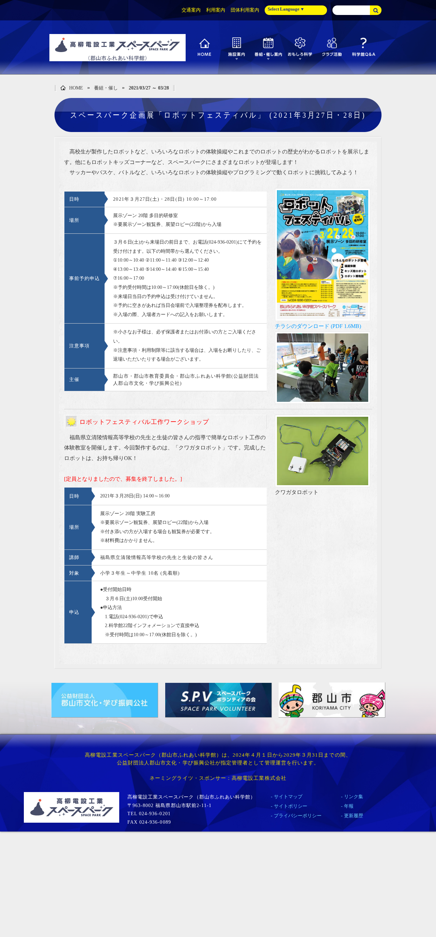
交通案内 (191, 10)
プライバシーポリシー (298, 815)
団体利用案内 (245, 10)
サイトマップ (288, 796)
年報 (349, 806)
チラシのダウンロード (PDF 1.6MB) (318, 326)
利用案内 (215, 10)
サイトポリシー (290, 806)
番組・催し (106, 88)
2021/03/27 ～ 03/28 (149, 88)
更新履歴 (353, 815)
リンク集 (353, 796)
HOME (76, 88)
